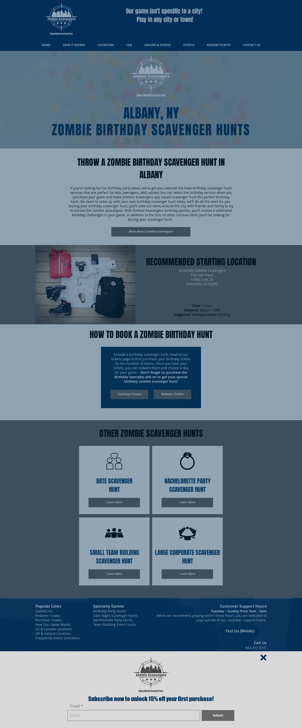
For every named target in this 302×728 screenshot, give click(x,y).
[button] (263, 657)
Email (75, 706)
